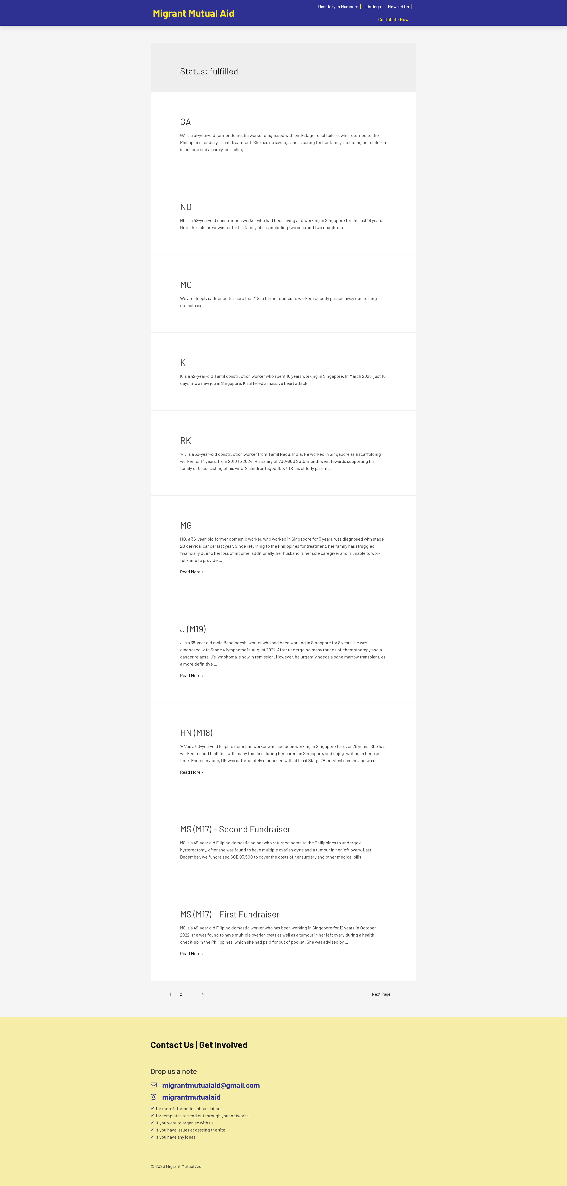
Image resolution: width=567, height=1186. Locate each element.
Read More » (192, 571)
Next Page (383, 994)
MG (186, 284)
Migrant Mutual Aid (194, 13)
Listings (373, 6)
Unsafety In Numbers (338, 6)
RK (185, 440)
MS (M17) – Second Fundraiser (235, 829)
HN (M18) (196, 732)
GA (185, 121)
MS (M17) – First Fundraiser (230, 914)
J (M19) (193, 628)
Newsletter (399, 6)
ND (186, 206)
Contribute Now (393, 19)
